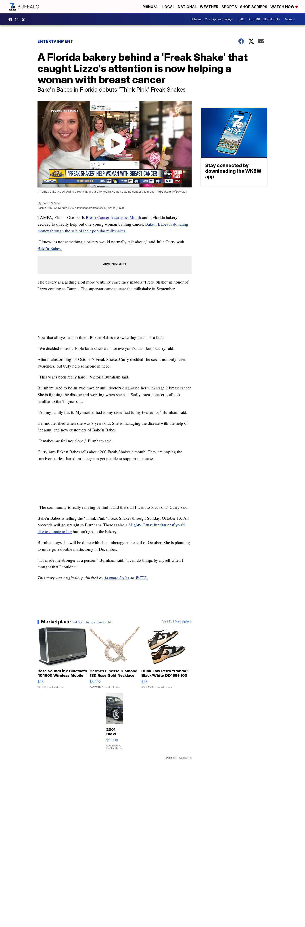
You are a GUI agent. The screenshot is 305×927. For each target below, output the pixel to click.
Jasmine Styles (116, 577)
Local (168, 6)
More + (290, 19)
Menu (148, 6)
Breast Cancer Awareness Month (113, 217)
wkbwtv (11, 19)
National (187, 6)
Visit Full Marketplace (177, 621)
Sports (229, 6)
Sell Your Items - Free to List (92, 622)
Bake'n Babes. (50, 248)
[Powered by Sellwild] (185, 757)
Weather (209, 6)
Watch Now (282, 6)
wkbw (18, 19)
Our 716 (254, 19)
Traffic (241, 19)
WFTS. (142, 577)
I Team (196, 19)
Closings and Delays (219, 19)
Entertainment (55, 41)
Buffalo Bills (272, 19)
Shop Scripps (253, 6)
